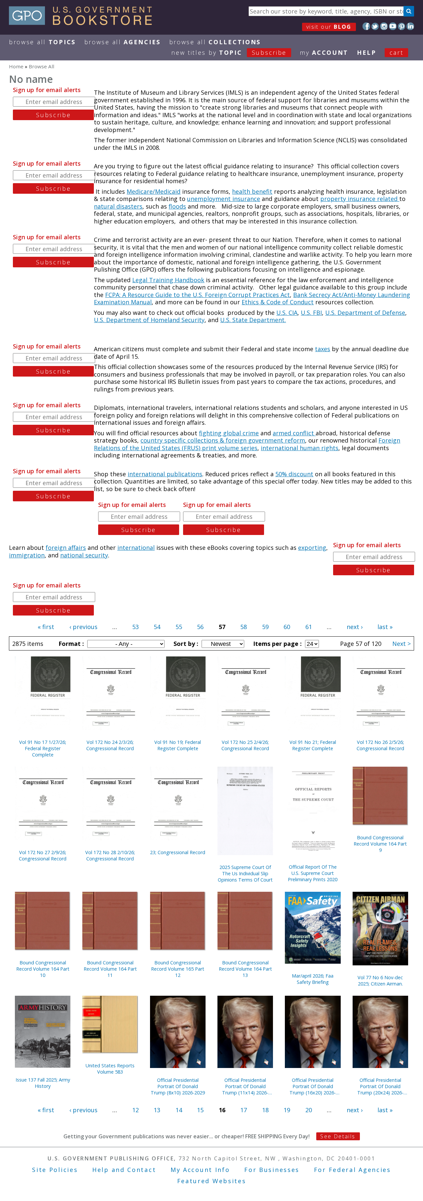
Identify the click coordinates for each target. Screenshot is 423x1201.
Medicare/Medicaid (153, 191)
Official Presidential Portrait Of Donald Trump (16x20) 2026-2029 (312, 1086)
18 (265, 1110)
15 (200, 1110)
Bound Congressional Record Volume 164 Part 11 (110, 968)
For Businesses (271, 1170)
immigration (27, 555)
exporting (312, 547)
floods (177, 206)
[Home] (83, 23)
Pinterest (401, 26)
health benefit (252, 191)
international (136, 547)
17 (243, 1110)
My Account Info (200, 1170)
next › (355, 627)
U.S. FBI (311, 313)
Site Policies (55, 1170)
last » (385, 627)
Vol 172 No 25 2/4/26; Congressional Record (245, 745)
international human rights (299, 448)
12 (135, 1110)
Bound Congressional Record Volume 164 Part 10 (42, 968)
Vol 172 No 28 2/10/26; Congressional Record (110, 855)
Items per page (276, 644)
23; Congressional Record (177, 852)
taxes (322, 349)
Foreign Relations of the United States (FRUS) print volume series (247, 444)
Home (16, 66)
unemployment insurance (223, 199)
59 (265, 627)
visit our (329, 26)
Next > (401, 644)
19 (287, 1110)
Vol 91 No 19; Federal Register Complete (177, 745)
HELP (366, 52)
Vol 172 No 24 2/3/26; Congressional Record (110, 745)
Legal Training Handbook (168, 280)
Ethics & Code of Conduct (278, 302)
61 (308, 627)
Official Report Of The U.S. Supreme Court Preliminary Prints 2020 (312, 873)
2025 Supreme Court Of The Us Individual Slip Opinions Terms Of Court (245, 873)
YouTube (393, 26)
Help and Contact (124, 1170)
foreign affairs (66, 547)
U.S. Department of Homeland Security (149, 320)
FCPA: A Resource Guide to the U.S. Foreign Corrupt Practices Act (197, 295)
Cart (397, 52)
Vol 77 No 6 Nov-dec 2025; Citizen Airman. (380, 980)
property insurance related (359, 199)
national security (84, 555)
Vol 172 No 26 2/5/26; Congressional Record (380, 745)
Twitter (375, 26)
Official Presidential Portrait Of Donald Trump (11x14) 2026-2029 (245, 1086)
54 (157, 627)
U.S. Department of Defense (365, 313)
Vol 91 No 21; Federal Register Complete (312, 745)
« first (46, 627)
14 (178, 1110)
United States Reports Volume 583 (110, 1068)
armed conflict (294, 433)
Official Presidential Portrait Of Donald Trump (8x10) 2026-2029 (178, 1086)
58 (243, 627)
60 (287, 627)
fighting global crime (229, 433)
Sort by (185, 644)
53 (135, 627)
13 (157, 1110)
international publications (165, 474)
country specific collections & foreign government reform (222, 440)
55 (178, 627)
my (324, 52)
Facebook (366, 26)
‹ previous (83, 627)
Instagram (384, 26)
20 (308, 1110)
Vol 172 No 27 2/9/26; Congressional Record (42, 855)
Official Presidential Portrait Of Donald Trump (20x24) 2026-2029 (380, 1086)
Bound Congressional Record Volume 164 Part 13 (245, 968)
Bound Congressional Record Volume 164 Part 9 (380, 843)
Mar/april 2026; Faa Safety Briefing (312, 979)
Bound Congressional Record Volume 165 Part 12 (177, 968)
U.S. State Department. (253, 320)
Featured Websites (211, 1181)
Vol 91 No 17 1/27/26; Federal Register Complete (42, 748)
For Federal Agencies (352, 1170)
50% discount (294, 474)
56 (200, 627)
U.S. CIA (286, 313)
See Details (337, 1136)
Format (70, 644)
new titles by (229, 52)
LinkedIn (410, 26)
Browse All (42, 42)
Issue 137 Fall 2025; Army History (43, 1083)
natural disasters (118, 206)
